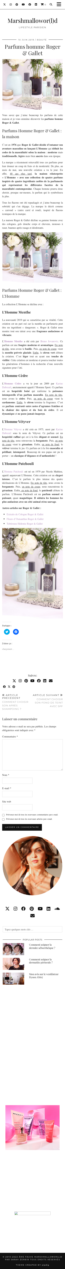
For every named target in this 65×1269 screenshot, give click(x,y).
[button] (60, 5)
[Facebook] (30, 4)
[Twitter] (4, 4)
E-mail (6, 788)
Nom (5, 775)
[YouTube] (23, 4)
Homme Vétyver (13, 429)
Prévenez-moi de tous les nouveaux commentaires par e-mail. (32, 814)
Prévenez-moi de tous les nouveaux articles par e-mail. (29, 818)
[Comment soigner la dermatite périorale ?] (13, 964)
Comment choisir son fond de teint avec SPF (48, 701)
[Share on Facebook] (4, 686)
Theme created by (32, 1265)
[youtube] (40, 909)
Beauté (42, 40)
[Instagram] (11, 4)
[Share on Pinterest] (14, 686)
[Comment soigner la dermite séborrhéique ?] (13, 949)
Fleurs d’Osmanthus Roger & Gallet (25, 519)
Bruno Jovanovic (49, 341)
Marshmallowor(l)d (33, 20)
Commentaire (10, 736)
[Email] (51, 680)
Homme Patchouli (13, 471)
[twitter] (7, 909)
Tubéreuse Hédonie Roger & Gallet (25, 523)
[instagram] (15, 909)
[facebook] (23, 909)
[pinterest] (32, 909)
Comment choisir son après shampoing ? (15, 702)
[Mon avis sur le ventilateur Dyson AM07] (13, 979)
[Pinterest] (17, 4)
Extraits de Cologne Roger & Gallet (25, 514)
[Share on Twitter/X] (9, 686)
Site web (6, 801)
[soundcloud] (57, 909)
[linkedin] (48, 909)
